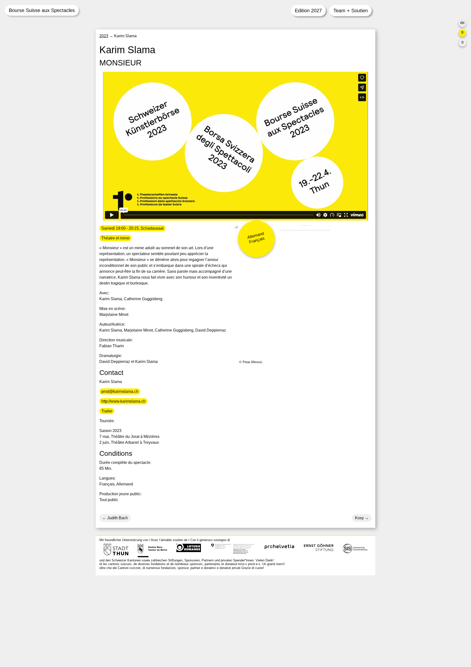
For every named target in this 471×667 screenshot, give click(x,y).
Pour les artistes (300, 616)
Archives (293, 610)
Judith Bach (117, 518)
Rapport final (297, 628)
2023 (103, 36)
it (462, 42)
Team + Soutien (350, 10)
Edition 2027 (308, 10)
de (462, 23)
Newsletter (295, 643)
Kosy (359, 518)
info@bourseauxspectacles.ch (126, 615)
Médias (292, 622)
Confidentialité (298, 633)
